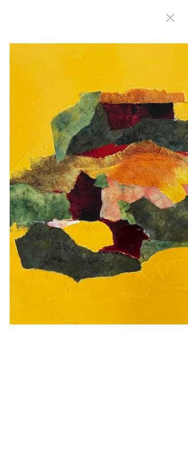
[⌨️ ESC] (170, 18)
